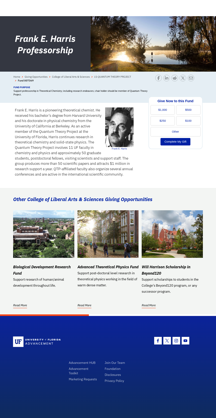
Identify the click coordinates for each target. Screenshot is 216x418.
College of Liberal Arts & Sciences (71, 76)
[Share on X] (184, 80)
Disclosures (113, 375)
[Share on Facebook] (159, 80)
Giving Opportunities (36, 76)
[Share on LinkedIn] (167, 80)
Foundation (112, 369)
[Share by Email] (192, 80)
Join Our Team (115, 362)
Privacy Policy (114, 381)
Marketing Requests (83, 379)
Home (16, 76)
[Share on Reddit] (175, 80)
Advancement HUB (82, 362)
